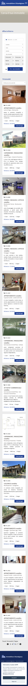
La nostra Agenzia (10, 661)
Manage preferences (8, 673)
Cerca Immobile (16, 69)
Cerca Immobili (19, 661)
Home (3, 661)
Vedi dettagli (19, 125)
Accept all (14, 677)
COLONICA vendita (10, 483)
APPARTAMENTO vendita (12, 108)
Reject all (14, 681)
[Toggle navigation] (26, 3)
